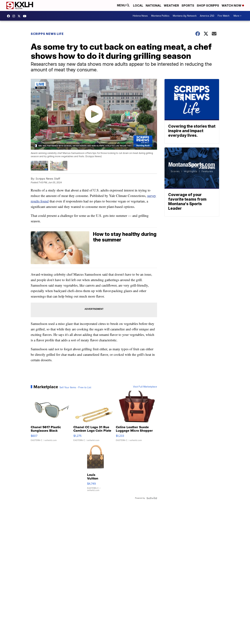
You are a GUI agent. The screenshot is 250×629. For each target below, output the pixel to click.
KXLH (20, 16)
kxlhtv (9, 16)
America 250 (207, 16)
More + (237, 16)
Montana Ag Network (185, 16)
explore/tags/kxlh (14, 16)
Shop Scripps (208, 5)
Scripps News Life (47, 34)
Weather (171, 5)
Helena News (140, 16)
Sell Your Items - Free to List (75, 387)
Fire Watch (224, 16)
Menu (121, 5)
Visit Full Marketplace (145, 387)
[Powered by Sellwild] (151, 498)
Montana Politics (160, 16)
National (153, 5)
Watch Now (232, 5)
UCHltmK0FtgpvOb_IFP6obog (25, 16)
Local (138, 5)
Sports (188, 5)
